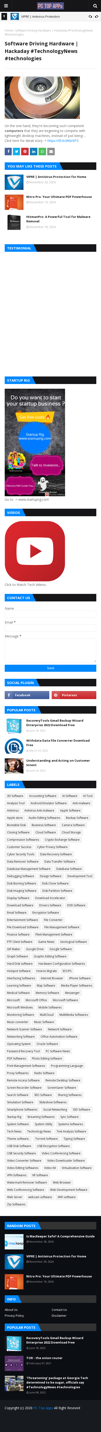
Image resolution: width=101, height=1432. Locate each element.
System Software (18, 1124)
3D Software (15, 796)
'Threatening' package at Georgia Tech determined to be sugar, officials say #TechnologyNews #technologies (57, 1382)
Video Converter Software (24, 1161)
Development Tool (79, 876)
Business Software (44, 825)
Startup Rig (14, 1117)
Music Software (44, 1022)
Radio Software (44, 1073)
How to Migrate (46, 971)
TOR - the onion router (44, 1358)
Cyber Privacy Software (52, 847)
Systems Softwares (70, 1124)
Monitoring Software (20, 1015)
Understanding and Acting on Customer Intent (58, 762)
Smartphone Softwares (22, 1110)
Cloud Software (45, 832)
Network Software (60, 1029)
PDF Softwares (16, 1058)
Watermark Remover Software (27, 1182)
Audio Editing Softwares (44, 818)
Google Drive (35, 949)
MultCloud (47, 1015)
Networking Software (21, 1037)
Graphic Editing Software (50, 956)
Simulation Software (20, 1102)
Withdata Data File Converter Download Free (58, 742)
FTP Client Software (19, 942)
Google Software (61, 949)
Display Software (18, 898)
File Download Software (23, 927)
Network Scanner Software (24, 1029)
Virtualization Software (77, 1168)
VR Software (40, 1175)
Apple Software (70, 810)
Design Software (51, 876)
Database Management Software (28, 869)
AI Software (69, 796)
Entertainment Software (22, 920)
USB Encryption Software (53, 1146)
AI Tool (88, 796)
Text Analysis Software (71, 1131)
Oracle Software (47, 1044)
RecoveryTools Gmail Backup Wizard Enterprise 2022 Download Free (54, 722)
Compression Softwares (23, 840)
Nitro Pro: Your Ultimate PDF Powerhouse (59, 197)
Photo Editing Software (47, 1058)
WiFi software (67, 1197)
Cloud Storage (71, 832)
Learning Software (19, 986)
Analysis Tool (16, 803)
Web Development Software (68, 1190)
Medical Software (18, 993)
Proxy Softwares (17, 1073)
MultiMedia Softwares (73, 1015)
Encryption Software (45, 913)
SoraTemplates (59, 1425)
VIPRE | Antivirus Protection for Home (56, 177)
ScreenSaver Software (61, 1088)
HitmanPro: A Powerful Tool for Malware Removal (58, 219)
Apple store (15, 818)
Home (9, 30)
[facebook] (27, 695)
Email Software (17, 913)
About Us (11, 1310)
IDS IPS (67, 971)
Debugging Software (20, 876)
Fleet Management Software (53, 934)
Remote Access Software (23, 1080)
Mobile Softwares (50, 1007)
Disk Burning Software (21, 883)
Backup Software (77, 818)
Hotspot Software (19, 971)
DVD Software (76, 905)
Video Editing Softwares (22, 1168)
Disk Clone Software (55, 883)
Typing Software (74, 1139)
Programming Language (67, 1066)
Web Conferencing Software (25, 1190)
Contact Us (59, 1310)
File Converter (53, 920)
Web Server (14, 1197)
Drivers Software (50, 905)
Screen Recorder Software (24, 1088)
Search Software (17, 1095)
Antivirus (13, 810)
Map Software (46, 986)
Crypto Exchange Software (62, 840)
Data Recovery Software (56, 854)
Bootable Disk (16, 825)
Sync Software (69, 1117)
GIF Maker (13, 949)
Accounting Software (42, 796)
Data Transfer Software (59, 862)
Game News (46, 942)
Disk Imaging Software (21, 891)
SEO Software (43, 1095)
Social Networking (55, 1110)
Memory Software (47, 993)
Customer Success (19, 847)
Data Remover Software (23, 862)
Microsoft (13, 1000)
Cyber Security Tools (20, 854)
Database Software (69, 869)
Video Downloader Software (66, 1161)
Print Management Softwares (26, 1066)
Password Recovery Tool (23, 1051)
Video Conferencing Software (61, 1153)
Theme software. (18, 1139)
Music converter (17, 1022)
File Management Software (61, 927)
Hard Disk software (20, 964)
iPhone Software (80, 978)
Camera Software (73, 825)
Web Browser (62, 1182)
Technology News (39, 1131)
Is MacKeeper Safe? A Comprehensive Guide (60, 1236)
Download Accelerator (50, 898)
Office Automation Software (59, 1037)
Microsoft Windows (20, 1007)
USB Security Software (21, 1153)
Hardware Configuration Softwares (62, 964)
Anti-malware (81, 803)
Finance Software (18, 934)
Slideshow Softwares (52, 1102)
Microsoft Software (65, 1000)
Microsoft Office (36, 1000)
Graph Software (17, 956)
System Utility (43, 1124)
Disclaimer (59, 1315)
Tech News (14, 1131)
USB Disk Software (19, 1146)
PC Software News (58, 1051)
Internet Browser (52, 978)
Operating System (19, 1044)
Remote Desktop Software (63, 1080)
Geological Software (73, 942)
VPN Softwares (16, 1175)
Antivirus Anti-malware (39, 810)
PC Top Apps (43, 1408)
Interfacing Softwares (21, 978)
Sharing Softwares (70, 1095)
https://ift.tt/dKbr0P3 (62, 140)
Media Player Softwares (76, 986)
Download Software (20, 905)
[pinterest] (74, 695)
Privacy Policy (14, 1315)
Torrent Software (46, 1139)
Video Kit (50, 1168)
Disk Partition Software (57, 891)
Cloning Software (18, 832)
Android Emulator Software (49, 803)
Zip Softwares (16, 1204)
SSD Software (81, 1110)
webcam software (40, 1197)
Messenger (72, 993)
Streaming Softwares (40, 1117)
